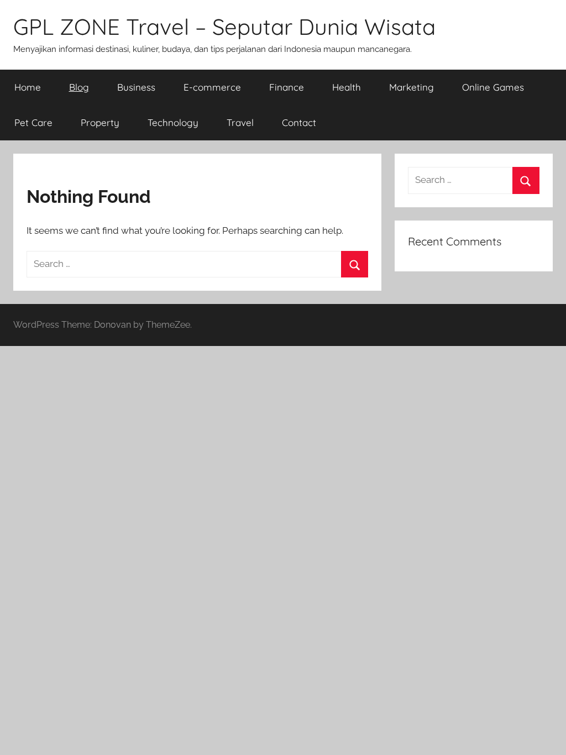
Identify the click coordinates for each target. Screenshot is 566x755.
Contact (299, 122)
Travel (240, 122)
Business (136, 87)
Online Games (493, 87)
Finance (286, 87)
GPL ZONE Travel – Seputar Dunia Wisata (224, 26)
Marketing (411, 87)
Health (346, 87)
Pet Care (33, 122)
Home (27, 87)
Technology (173, 122)
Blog (79, 87)
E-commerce (212, 87)
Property (100, 122)
